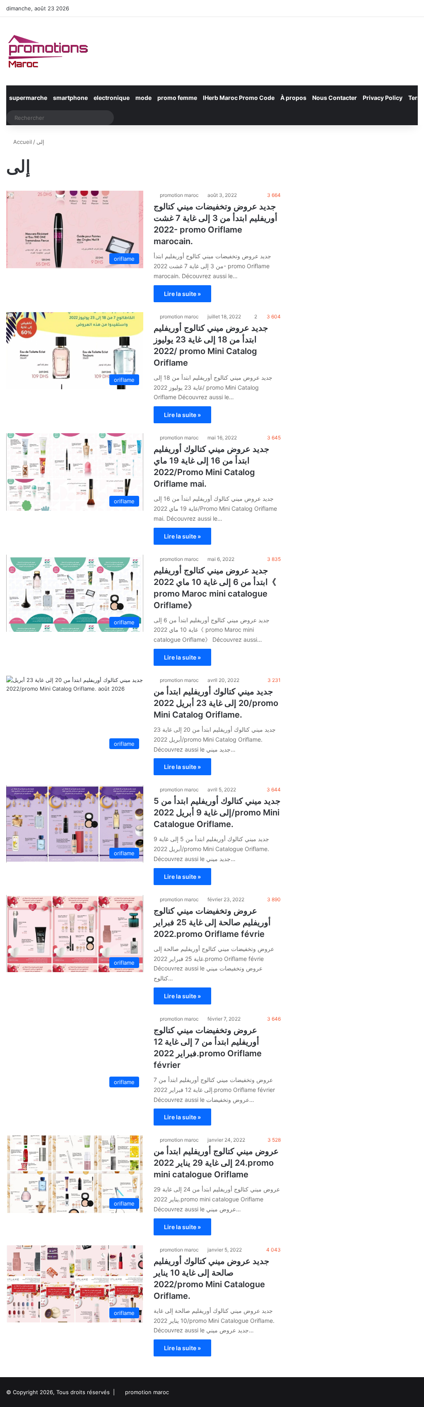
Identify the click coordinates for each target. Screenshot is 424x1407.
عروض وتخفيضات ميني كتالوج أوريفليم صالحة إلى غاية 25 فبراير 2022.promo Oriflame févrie (212, 922)
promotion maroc (179, 195)
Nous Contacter (334, 97)
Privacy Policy (382, 97)
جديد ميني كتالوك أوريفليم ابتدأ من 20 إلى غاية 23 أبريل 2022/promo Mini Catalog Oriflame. (216, 703)
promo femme (177, 97)
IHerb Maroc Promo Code (239, 97)
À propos (293, 97)
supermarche (28, 97)
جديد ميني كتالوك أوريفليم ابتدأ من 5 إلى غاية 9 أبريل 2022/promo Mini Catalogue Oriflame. (217, 812)
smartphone (70, 97)
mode (143, 97)
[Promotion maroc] (47, 51)
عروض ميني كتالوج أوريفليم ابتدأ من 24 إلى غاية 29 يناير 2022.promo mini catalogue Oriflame (216, 1162)
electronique (112, 97)
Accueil (22, 141)
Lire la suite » (182, 293)
